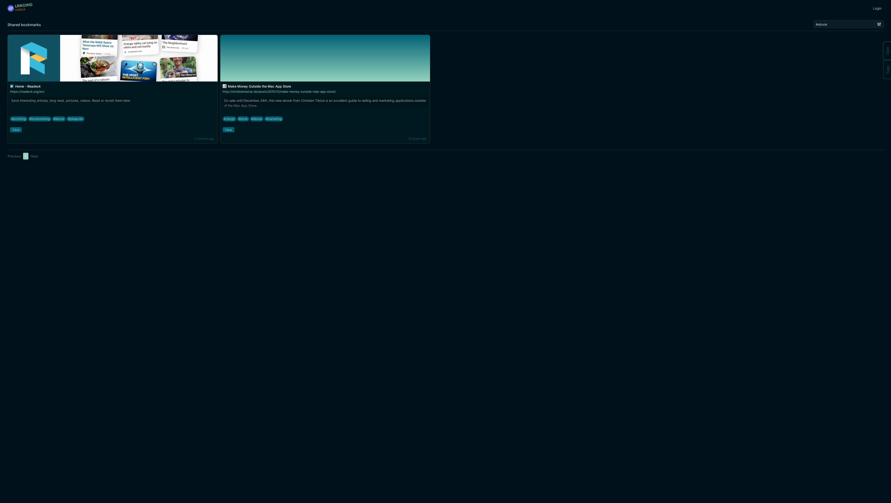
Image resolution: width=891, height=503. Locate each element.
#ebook (59, 119)
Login (877, 8)
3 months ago (204, 138)
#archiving (18, 119)
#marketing (274, 119)
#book (243, 119)
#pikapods (75, 119)
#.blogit (229, 119)
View (16, 130)
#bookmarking (40, 119)
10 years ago (417, 138)
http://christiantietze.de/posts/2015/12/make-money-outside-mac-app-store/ (279, 91)
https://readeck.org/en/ (27, 91)
